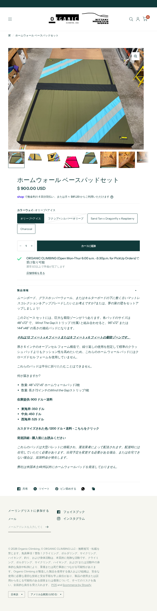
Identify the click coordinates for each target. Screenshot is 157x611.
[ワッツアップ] (84, 488)
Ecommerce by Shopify (77, 584)
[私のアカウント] (138, 19)
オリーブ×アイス (30, 218)
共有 (25, 488)
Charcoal (26, 229)
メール (12, 518)
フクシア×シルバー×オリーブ (66, 218)
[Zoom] (135, 56)
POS (54, 584)
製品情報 (23, 290)
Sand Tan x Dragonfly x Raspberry (112, 218)
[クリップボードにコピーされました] (94, 489)
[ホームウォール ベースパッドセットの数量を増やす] (32, 246)
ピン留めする (68, 488)
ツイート (44, 488)
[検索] (131, 19)
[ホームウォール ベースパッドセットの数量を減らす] (20, 246)
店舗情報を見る (35, 273)
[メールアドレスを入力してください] (47, 526)
